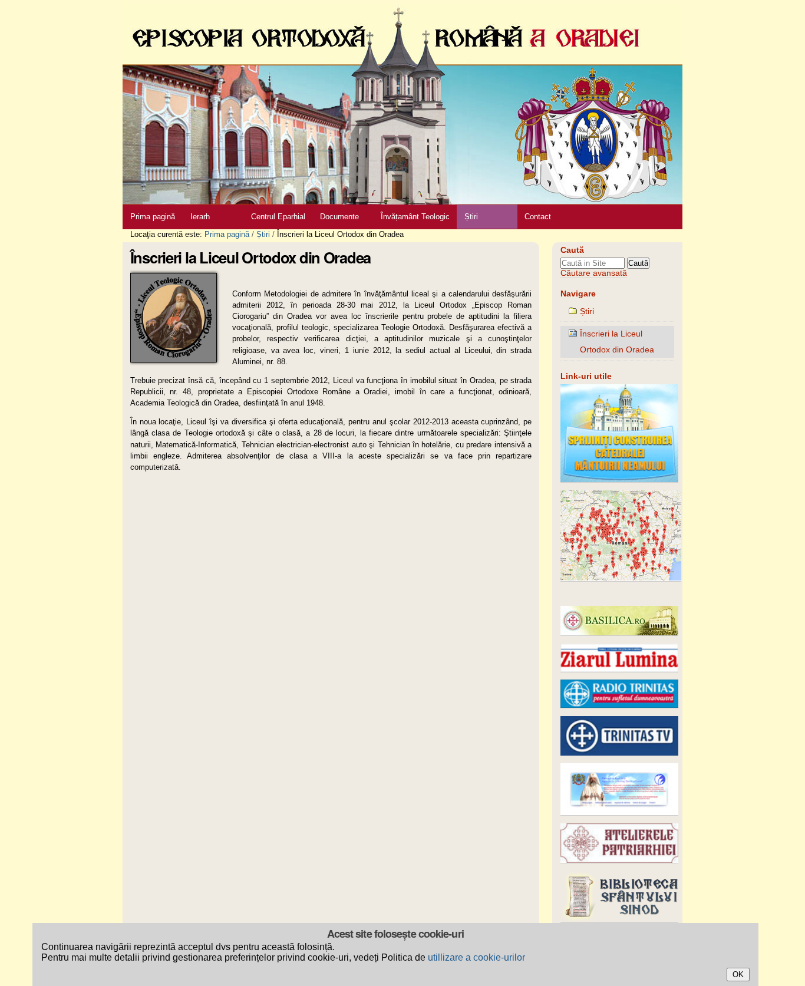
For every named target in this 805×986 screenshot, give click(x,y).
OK (738, 974)
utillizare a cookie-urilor (476, 957)
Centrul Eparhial (278, 216)
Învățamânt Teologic (415, 216)
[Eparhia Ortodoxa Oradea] (402, 102)
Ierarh (200, 216)
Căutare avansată (593, 273)
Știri (471, 216)
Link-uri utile (586, 376)
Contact (537, 216)
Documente (339, 216)
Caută (572, 250)
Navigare (578, 293)
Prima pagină (152, 216)
